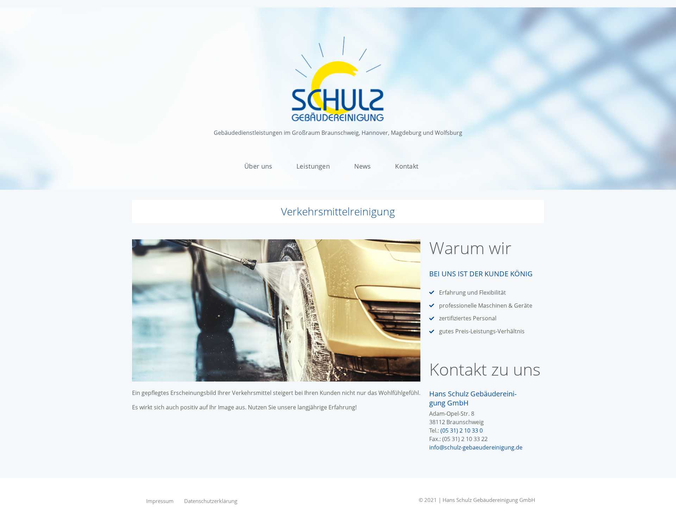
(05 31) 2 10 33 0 (461, 430)
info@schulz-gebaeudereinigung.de (475, 447)
